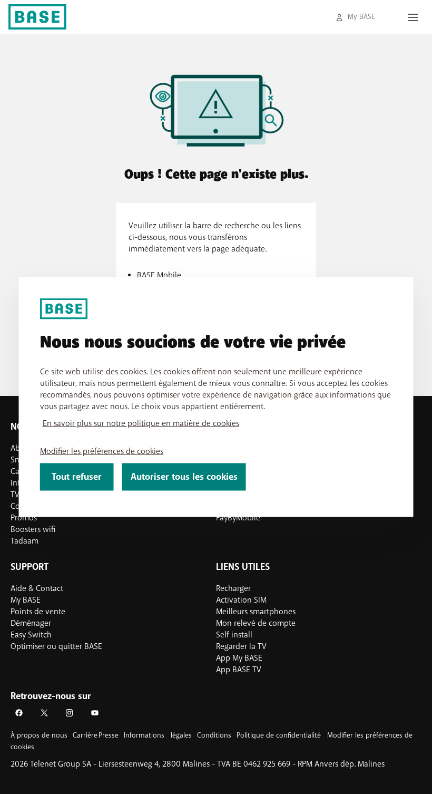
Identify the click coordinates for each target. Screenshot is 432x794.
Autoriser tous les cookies (184, 477)
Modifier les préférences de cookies (101, 451)
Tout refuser (77, 477)
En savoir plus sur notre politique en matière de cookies (141, 423)
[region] (216, 397)
